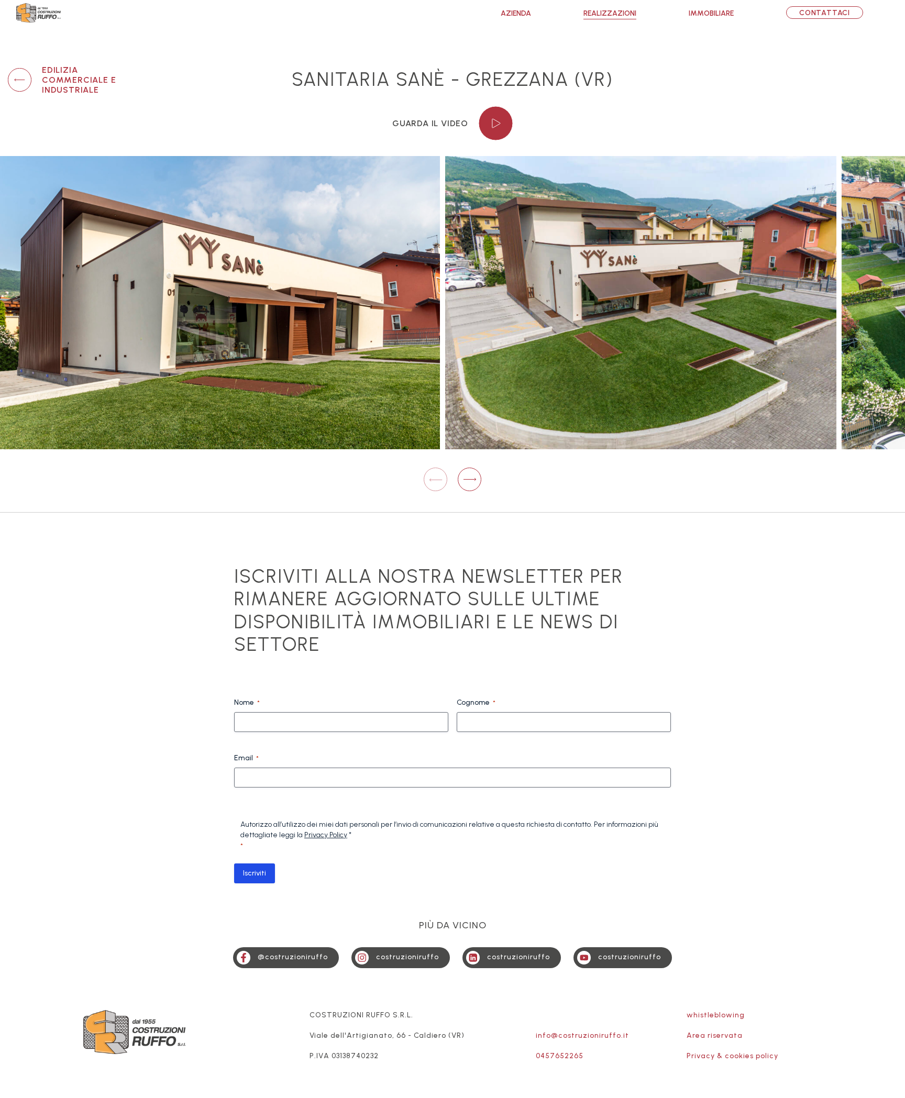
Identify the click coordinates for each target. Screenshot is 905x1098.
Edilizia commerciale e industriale (79, 80)
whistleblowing (716, 1015)
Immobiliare (711, 13)
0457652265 (559, 1055)
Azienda (516, 13)
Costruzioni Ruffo (38, 13)
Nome (247, 702)
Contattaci (824, 12)
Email (246, 757)
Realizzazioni (609, 13)
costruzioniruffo (407, 956)
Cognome (476, 702)
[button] (469, 479)
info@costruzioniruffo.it (582, 1035)
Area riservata (715, 1035)
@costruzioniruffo (293, 956)
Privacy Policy (325, 834)
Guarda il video (430, 123)
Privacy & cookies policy (732, 1055)
